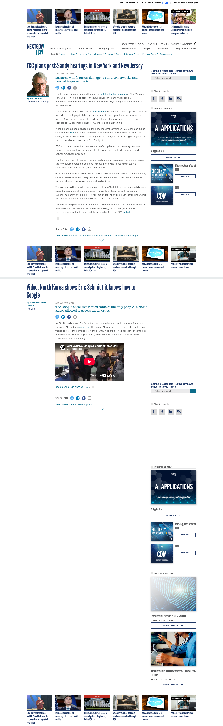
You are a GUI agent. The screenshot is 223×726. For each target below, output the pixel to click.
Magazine (152, 44)
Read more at (72, 386)
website (127, 212)
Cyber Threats (76, 54)
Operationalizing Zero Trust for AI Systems (168, 616)
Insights (175, 44)
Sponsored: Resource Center (127, 54)
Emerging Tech (106, 48)
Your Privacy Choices (151, 3)
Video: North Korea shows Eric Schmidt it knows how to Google (104, 235)
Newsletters (128, 44)
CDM (177, 187)
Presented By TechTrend (163, 679)
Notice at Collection (129, 3)
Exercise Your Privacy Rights (185, 3)
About (164, 44)
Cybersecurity (85, 48)
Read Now (171, 157)
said (72, 132)
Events (141, 44)
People (146, 48)
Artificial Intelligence (60, 48)
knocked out (99, 111)
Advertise (187, 44)
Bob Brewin (36, 98)
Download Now (171, 625)
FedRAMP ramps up (81, 404)
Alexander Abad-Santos (37, 304)
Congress (109, 54)
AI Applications (157, 151)
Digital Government (186, 48)
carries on (84, 327)
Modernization (128, 48)
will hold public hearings (114, 94)
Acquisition (163, 48)
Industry (64, 54)
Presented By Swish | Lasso (164, 620)
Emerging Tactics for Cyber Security (157, 54)
